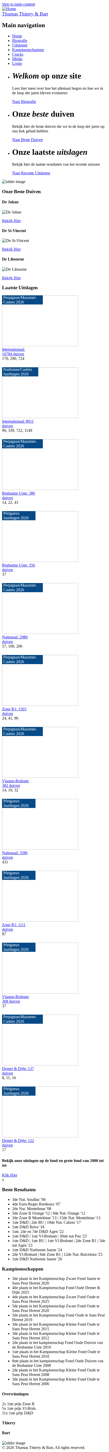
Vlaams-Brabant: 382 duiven (15, 783)
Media (17, 59)
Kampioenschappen (28, 50)
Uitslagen (19, 45)
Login (17, 63)
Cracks (17, 54)
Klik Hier (9, 1175)
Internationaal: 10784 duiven (13, 351)
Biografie (19, 40)
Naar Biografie (24, 101)
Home (17, 36)
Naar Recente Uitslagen (31, 173)
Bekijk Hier (11, 221)
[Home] (9, 9)
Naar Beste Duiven (27, 139)
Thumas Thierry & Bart (25, 14)
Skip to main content (18, 4)
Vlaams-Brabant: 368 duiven (15, 999)
